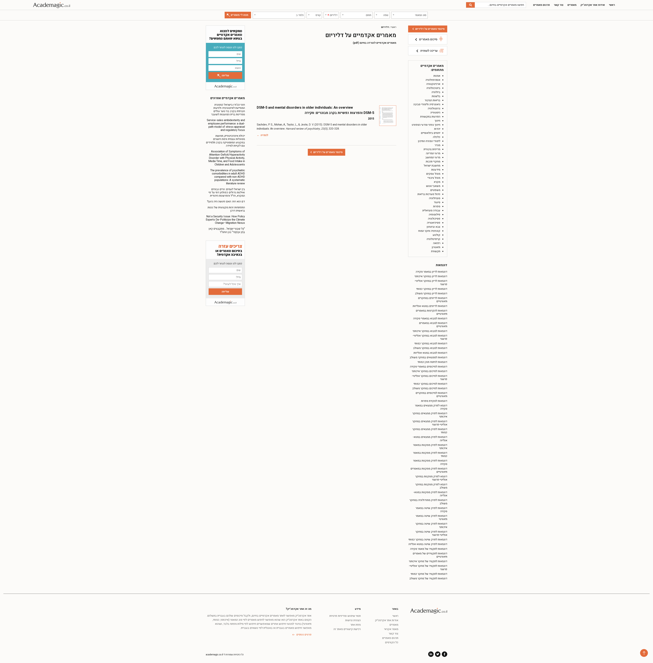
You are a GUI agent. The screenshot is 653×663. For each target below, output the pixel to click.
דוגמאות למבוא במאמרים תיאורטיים (433, 324)
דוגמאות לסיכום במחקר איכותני (429, 371)
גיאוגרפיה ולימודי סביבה (426, 104)
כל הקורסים (391, 642)
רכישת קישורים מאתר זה (347, 629)
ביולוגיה (436, 92)
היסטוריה (435, 113)
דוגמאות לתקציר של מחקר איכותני (428, 561)
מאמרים (571, 5)
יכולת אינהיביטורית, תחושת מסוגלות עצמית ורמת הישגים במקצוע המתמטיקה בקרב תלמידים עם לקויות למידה (225, 141)
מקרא (437, 182)
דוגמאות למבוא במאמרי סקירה (430, 318)
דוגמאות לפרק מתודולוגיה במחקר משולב (428, 501)
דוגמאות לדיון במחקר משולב (431, 293)
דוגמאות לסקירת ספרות (434, 401)
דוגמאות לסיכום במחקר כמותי (430, 384)
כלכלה (436, 137)
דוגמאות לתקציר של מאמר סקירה (428, 549)
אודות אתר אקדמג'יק (593, 5)
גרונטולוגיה (434, 108)
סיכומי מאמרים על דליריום (430, 29)
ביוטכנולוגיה (433, 88)
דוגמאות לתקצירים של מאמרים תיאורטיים (430, 555)
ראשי (612, 5)
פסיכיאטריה (433, 223)
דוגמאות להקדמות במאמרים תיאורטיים (431, 312)
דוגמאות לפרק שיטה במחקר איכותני (431, 525)
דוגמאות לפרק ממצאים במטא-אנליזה (430, 438)
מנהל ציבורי (434, 178)
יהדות (437, 129)
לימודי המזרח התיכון (429, 141)
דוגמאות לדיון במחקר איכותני (431, 276)
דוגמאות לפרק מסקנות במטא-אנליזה (430, 494)
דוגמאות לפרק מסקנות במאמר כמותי (430, 454)
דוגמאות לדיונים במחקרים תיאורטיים (432, 299)
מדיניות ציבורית (432, 149)
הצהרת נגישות (353, 620)
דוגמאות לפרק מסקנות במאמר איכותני (430, 446)
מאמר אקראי (391, 629)
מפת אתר (355, 625)
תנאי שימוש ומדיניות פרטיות (345, 616)
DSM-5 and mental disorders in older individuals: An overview (305, 107)
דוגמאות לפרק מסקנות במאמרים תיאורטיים (429, 470)
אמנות (436, 76)
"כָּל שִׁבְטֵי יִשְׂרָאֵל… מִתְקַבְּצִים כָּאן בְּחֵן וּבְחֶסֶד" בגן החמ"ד (227, 230)
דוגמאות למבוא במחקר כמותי (430, 343)
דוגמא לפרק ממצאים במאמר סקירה (431, 407)
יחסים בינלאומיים (430, 133)
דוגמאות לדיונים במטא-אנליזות (430, 306)
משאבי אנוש (433, 186)
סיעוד (437, 202)
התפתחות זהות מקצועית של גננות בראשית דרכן (226, 209)
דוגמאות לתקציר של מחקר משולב (428, 578)
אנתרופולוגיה (433, 80)
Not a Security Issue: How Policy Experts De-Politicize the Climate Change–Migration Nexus (225, 219)
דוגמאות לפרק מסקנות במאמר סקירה (430, 462)
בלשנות (436, 96)
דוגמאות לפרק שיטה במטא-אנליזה (427, 544)
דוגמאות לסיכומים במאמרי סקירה (428, 367)
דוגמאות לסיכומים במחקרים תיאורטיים (431, 394)
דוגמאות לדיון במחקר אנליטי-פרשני (430, 282)
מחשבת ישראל (432, 166)
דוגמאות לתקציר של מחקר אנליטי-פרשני (428, 567)
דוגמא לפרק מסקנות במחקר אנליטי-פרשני (431, 478)
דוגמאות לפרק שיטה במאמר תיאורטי (431, 517)
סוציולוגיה (434, 198)
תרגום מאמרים (541, 5)
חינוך (437, 121)
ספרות (436, 206)
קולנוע (436, 235)
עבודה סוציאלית (431, 210)
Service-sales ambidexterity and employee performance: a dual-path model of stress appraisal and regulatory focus (226, 125)
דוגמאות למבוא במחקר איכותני (430, 331)
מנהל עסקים (433, 174)
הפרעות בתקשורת (430, 117)
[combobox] (409, 15)
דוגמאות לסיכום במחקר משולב (429, 388)
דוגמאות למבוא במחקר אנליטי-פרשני (430, 337)
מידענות (435, 170)
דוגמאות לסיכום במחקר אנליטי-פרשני (429, 377)
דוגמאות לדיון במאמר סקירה (431, 272)
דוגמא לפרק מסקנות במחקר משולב (431, 486)
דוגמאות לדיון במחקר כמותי (431, 289)
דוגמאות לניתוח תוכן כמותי (432, 362)
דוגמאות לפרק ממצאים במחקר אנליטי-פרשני (429, 423)
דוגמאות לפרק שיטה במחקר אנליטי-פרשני (431, 533)
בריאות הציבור (432, 100)
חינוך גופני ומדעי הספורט (426, 125)
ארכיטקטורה (433, 84)
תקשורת (435, 251)
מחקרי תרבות (433, 162)
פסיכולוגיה (434, 219)
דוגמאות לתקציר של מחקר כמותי (429, 574)
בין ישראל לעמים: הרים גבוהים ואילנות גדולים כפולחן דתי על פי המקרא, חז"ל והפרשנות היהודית (226, 192)
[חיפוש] (470, 5)
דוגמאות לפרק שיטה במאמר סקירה (431, 509)
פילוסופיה (434, 215)
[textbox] (409, 15)
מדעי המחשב (432, 157)
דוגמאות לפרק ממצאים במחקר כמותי (429, 430)
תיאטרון (436, 247)
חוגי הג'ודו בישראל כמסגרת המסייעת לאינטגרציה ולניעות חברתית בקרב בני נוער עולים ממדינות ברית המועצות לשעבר (228, 110)
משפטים (435, 190)
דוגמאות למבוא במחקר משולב (430, 348)
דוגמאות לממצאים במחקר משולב (428, 357)
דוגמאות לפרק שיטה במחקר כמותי (427, 540)
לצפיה (264, 135)
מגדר (437, 145)
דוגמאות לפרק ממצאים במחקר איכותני (429, 415)
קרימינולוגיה (433, 239)
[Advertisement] (326, 75)
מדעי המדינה (433, 153)
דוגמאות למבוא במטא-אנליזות (430, 353)
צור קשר (558, 5)
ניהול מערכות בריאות (428, 194)
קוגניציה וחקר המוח (429, 231)
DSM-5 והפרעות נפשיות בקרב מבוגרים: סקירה (339, 112)
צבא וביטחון (433, 227)
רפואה (436, 243)
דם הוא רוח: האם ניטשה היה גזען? (226, 201)
